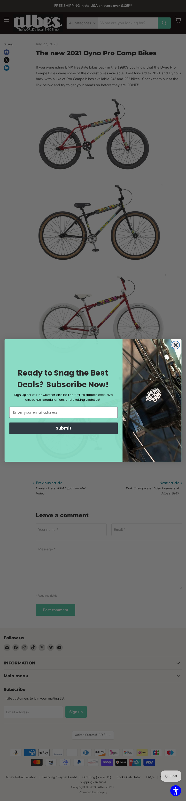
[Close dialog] (176, 345)
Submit (63, 428)
